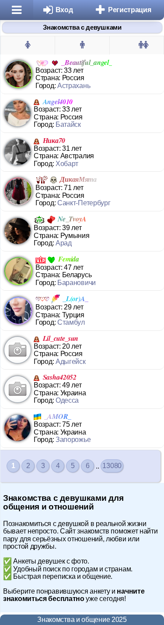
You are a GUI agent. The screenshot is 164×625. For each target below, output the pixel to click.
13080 (112, 465)
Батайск (68, 124)
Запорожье (73, 439)
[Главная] (16, 10)
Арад (64, 243)
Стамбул (71, 322)
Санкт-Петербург (84, 203)
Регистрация (129, 10)
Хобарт (67, 163)
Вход (64, 10)
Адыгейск (71, 361)
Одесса (67, 400)
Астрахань (73, 85)
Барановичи (76, 282)
